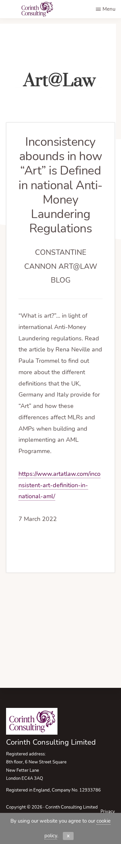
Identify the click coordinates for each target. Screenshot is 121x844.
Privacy (107, 812)
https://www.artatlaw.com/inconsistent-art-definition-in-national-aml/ (59, 485)
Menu (109, 9)
